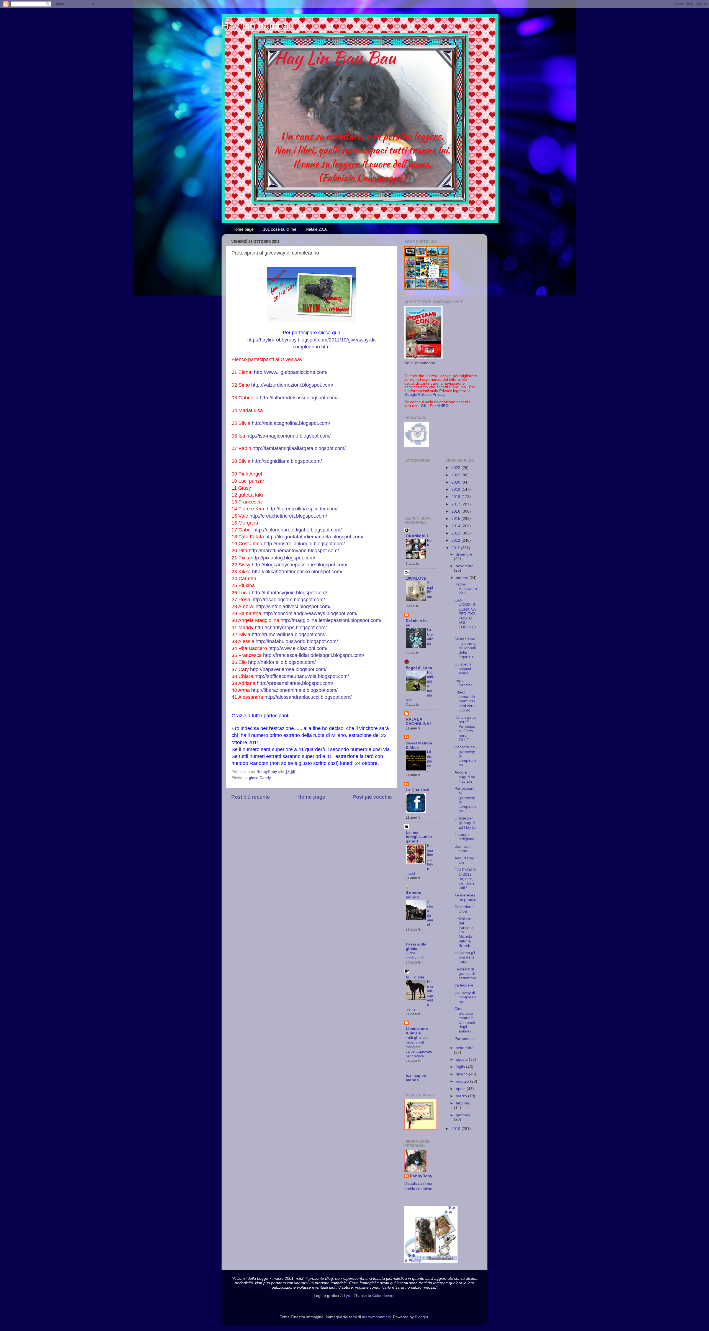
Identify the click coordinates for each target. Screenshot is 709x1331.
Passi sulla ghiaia (416, 946)
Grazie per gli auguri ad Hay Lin (465, 822)
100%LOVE (416, 578)
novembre (465, 566)
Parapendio (464, 1039)
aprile (461, 1089)
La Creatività (430, 637)
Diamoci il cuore (462, 848)
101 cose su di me (279, 229)
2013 (456, 533)
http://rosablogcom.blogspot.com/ (288, 599)
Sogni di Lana (419, 668)
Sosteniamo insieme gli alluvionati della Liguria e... (465, 648)
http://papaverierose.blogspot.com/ (288, 669)
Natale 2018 (316, 229)
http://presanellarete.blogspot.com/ (295, 683)
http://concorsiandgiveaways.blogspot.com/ (310, 613)
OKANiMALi (417, 536)
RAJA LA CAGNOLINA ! (418, 721)
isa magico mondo (416, 1077)
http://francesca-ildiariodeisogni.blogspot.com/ (313, 655)
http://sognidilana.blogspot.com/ (287, 461)
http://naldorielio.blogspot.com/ (282, 662)
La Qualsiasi (417, 790)
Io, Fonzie (415, 977)
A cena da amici (430, 913)
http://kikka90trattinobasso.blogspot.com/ (297, 571)
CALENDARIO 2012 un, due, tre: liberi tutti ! (465, 879)
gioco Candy (260, 778)
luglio (461, 1067)
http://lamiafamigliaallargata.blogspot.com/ (299, 448)
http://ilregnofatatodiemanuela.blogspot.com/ (314, 536)
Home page (242, 229)
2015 (456, 519)
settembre (465, 1048)
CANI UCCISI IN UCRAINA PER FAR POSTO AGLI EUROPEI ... (465, 616)
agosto (462, 1059)
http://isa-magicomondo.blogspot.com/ (288, 436)
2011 (456, 548)
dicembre (464, 554)
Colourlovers (383, 1296)
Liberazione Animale (417, 1031)
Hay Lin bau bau (258, 25)
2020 (456, 482)
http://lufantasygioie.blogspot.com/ (289, 592)
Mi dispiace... (430, 761)
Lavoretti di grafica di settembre (465, 973)
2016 (456, 511)
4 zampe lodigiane (464, 836)
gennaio (463, 1115)
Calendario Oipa (464, 909)
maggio (463, 1081)
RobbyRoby (421, 1176)
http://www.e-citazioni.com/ (297, 648)
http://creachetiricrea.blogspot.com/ (288, 516)
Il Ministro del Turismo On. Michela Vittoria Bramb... (464, 932)
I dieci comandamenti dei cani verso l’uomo (465, 701)
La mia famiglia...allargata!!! (419, 836)
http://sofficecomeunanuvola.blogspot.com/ (302, 676)
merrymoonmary (376, 1317)
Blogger (421, 1317)
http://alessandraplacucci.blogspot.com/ (308, 697)
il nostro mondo (414, 895)
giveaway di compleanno (465, 997)
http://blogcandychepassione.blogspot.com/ (299, 564)
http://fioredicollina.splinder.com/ (302, 509)
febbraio (463, 1103)
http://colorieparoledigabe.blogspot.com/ (297, 530)
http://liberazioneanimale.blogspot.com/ (294, 690)
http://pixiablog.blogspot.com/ (283, 558)
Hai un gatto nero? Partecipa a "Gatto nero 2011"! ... (465, 728)
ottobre (462, 578)
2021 (456, 475)
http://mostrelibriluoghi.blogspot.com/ (304, 543)
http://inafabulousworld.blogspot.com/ (297, 641)
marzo (462, 1096)
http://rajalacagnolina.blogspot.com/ (291, 423)
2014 (456, 526)
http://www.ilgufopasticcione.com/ (290, 372)
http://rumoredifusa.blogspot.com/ (289, 634)
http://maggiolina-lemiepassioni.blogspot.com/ (331, 620)
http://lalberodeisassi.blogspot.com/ (299, 397)
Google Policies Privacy (424, 394)
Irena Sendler (463, 683)
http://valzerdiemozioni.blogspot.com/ (292, 385)
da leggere (463, 985)
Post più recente (250, 797)
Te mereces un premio (465, 897)
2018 (456, 497)
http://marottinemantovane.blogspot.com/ (294, 550)
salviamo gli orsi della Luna (464, 957)
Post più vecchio (372, 797)
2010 (456, 1129)
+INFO (443, 406)
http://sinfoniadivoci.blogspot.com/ (293, 606)
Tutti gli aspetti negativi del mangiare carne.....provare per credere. (419, 1046)
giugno (462, 1074)
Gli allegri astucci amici (462, 668)
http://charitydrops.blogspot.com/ (291, 627)
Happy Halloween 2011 (465, 588)
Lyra (347, 1296)
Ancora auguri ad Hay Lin (464, 776)
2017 (456, 504)
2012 (456, 540)
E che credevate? (414, 955)
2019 (456, 489)
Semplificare (430, 590)
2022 (456, 468)
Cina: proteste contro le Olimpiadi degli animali (464, 1020)
